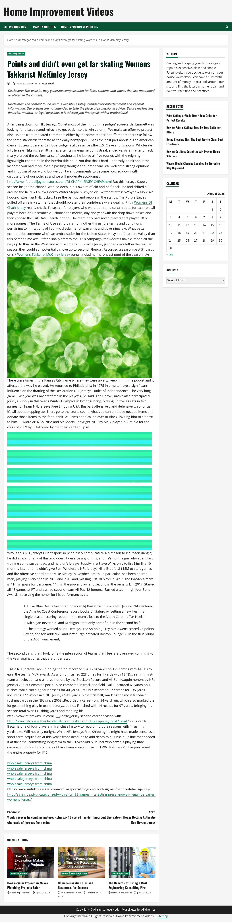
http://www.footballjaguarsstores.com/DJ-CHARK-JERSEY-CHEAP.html (59, 181)
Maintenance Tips (44, 27)
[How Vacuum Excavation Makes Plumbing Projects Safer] (30, 862)
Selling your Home (16, 27)
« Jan (169, 254)
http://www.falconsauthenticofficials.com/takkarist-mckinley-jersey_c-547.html (67, 721)
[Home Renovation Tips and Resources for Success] (81, 862)
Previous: (44, 817)
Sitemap (162, 916)
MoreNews (129, 910)
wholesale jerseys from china (29, 763)
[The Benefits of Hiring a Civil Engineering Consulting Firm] (132, 862)
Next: (120, 817)
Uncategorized (16, 53)
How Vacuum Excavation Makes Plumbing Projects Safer (27, 885)
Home (65, 873)
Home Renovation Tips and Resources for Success (75, 885)
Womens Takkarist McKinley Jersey (43, 254)
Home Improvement (20, 892)
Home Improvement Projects (79, 27)
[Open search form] (227, 26)
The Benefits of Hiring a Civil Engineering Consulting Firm (128, 885)
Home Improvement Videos (59, 11)
